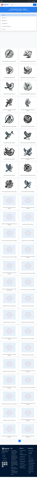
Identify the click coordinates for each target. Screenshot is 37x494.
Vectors (30, 456)
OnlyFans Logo (22, 456)
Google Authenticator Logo (23, 454)
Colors (4, 17)
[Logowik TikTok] (7, 464)
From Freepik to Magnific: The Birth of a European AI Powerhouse (14, 452)
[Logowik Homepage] (5, 4)
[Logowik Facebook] (2, 462)
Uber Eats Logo (22, 459)
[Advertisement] (18, 39)
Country (4, 20)
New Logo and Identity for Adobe (14, 468)
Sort (4, 29)
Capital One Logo (23, 461)
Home (32, 12)
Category (5, 23)
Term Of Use (5, 460)
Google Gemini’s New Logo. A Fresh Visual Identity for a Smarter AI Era (14, 457)
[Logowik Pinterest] (3, 464)
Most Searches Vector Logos (31, 469)
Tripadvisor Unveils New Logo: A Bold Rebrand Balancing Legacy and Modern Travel (14, 463)
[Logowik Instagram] (6, 462)
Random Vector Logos (31, 472)
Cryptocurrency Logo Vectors (31, 466)
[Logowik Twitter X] (4, 462)
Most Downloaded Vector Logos (32, 464)
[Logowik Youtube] (5, 464)
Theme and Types (6, 26)
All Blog (12, 474)
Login (29, 1)
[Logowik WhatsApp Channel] (3, 466)
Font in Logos (31, 458)
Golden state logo (23, 464)
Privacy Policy (5, 458)
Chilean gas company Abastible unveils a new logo (14, 471)
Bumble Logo (22, 463)
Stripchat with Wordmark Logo (22, 467)
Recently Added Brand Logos (31, 461)
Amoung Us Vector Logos (23, 451)
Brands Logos (31, 450)
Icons (29, 455)
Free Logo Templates (30, 453)
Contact (4, 456)
